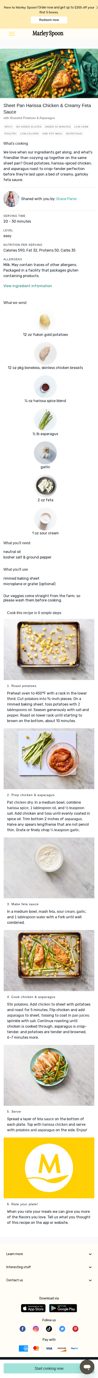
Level (8, 230)
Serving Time (14, 216)
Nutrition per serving (22, 245)
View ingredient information (27, 286)
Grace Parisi (66, 199)
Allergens (12, 259)
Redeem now (49, 20)
